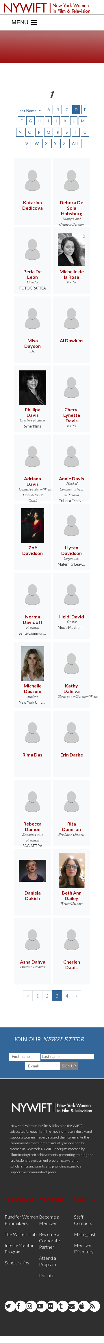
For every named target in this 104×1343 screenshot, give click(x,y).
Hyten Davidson (71, 550)
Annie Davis (71, 478)
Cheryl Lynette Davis (71, 415)
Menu (20, 22)
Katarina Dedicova (32, 205)
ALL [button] (75, 143)
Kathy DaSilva (72, 688)
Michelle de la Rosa (72, 274)
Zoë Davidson (32, 550)
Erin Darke (71, 754)
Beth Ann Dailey (71, 895)
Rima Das (32, 754)
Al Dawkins (71, 340)
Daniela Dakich (33, 895)
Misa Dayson (32, 343)
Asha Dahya (32, 961)
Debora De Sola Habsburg (71, 208)
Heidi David (71, 616)
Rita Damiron (71, 826)
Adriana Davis (32, 481)
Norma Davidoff (32, 619)
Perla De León (32, 274)
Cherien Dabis (71, 964)
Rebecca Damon (32, 826)
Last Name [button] (28, 110)
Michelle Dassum (33, 688)
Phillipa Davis (32, 412)
